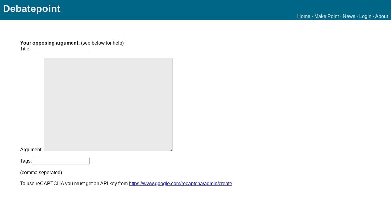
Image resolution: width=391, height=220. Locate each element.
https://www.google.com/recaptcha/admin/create (180, 183)
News (349, 16)
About (381, 16)
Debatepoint (31, 8)
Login (365, 16)
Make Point (326, 16)
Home (303, 16)
